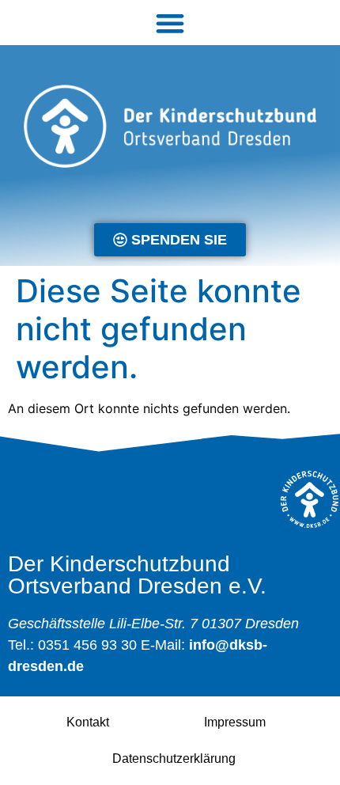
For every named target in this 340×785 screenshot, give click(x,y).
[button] (170, 22)
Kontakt (87, 722)
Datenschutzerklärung (174, 758)
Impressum (235, 722)
